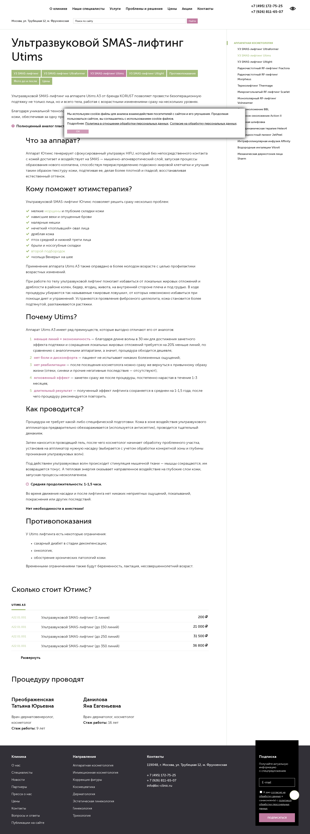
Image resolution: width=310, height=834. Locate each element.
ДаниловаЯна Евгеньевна (102, 703)
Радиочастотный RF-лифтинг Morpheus (258, 77)
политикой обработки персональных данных (275, 804)
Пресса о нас (21, 794)
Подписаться (277, 817)
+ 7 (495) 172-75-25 (161, 775)
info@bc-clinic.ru (159, 785)
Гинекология (82, 808)
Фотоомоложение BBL (253, 109)
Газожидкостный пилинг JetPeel (260, 134)
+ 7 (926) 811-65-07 (161, 780)
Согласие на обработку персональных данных (203, 123)
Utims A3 (18, 604)
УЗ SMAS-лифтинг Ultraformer (64, 73)
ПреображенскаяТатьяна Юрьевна (32, 703)
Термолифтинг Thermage (255, 85)
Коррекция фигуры (87, 779)
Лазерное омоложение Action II (260, 115)
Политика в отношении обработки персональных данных (126, 123)
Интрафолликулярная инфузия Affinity (264, 141)
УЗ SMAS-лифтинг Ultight (146, 73)
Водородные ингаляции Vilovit (259, 147)
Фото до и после (25, 81)
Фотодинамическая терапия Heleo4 (262, 128)
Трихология (82, 815)
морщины (52, 211)
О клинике (58, 9)
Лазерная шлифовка (251, 121)
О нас (15, 765)
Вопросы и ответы (25, 815)
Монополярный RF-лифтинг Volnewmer (257, 100)
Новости (18, 779)
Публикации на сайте (27, 823)
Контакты (205, 9)
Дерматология (84, 794)
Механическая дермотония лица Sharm (260, 156)
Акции (187, 9)
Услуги (115, 9)
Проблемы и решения (144, 9)
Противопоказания (182, 73)
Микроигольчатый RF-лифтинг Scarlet (264, 91)
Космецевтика (84, 787)
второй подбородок (48, 251)
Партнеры (19, 787)
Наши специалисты (88, 9)
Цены (172, 9)
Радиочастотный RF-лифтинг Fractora (264, 68)
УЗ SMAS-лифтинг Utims (254, 55)
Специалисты (21, 772)
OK (78, 131)
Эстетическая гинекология (93, 801)
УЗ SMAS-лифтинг (26, 73)
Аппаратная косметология (253, 43)
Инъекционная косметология (95, 772)
